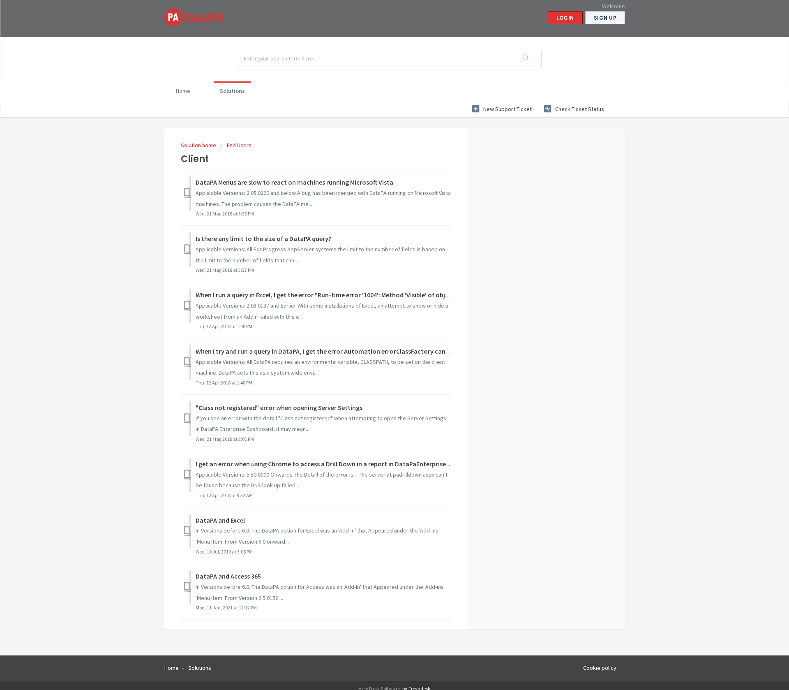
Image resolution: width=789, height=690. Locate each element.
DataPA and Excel (220, 520)
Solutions (232, 91)
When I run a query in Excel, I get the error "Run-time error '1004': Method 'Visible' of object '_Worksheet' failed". (356, 295)
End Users (239, 145)
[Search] (526, 58)
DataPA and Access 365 (228, 576)
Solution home (199, 145)
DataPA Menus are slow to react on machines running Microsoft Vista (294, 182)
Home (183, 91)
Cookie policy (599, 667)
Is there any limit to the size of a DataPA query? (263, 238)
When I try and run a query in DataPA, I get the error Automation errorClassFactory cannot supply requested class (359, 351)
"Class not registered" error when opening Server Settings (279, 407)
